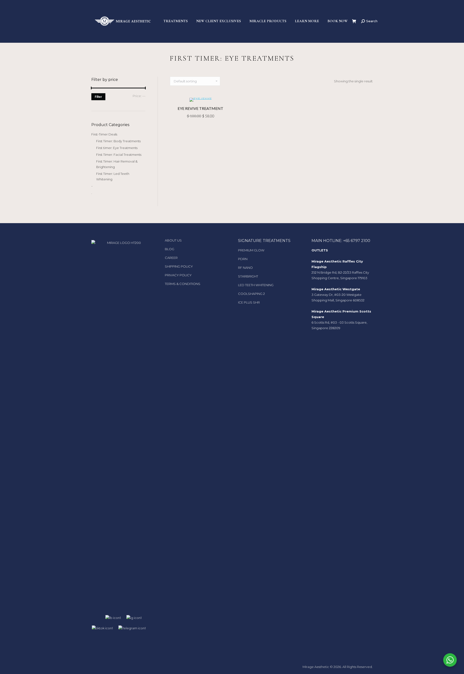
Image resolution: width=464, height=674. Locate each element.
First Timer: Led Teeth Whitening (112, 176)
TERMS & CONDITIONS (182, 284)
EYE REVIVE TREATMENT (200, 108)
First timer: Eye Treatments (117, 148)
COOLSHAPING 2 (251, 294)
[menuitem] (175, 21)
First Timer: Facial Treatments (118, 154)
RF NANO (245, 268)
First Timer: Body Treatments (118, 141)
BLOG (169, 249)
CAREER (171, 258)
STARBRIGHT (248, 276)
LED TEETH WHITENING (256, 285)
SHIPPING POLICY (179, 266)
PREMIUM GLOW (251, 250)
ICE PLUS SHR (249, 302)
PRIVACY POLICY (178, 275)
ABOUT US (173, 240)
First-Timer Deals (104, 134)
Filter (98, 97)
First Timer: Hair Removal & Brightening (117, 164)
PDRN (242, 259)
